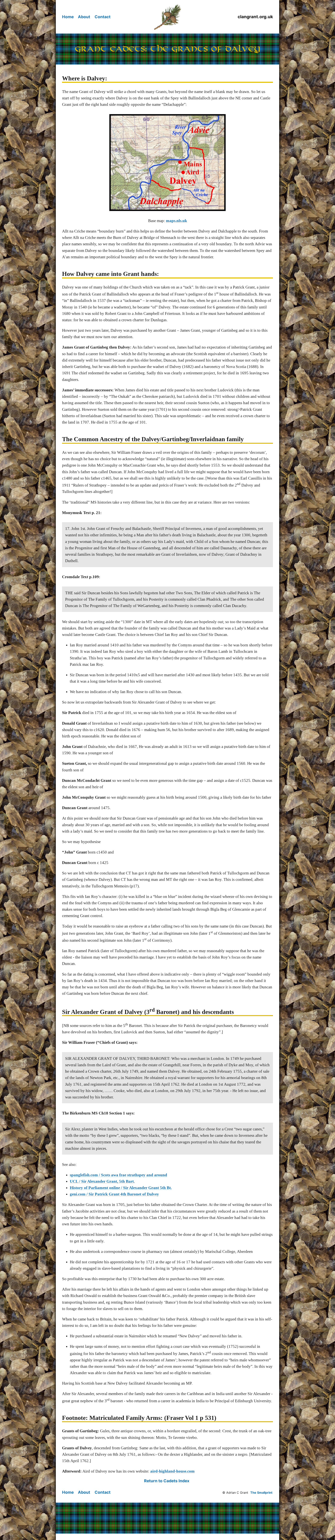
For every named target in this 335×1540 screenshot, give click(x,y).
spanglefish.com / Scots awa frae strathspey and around (118, 1175)
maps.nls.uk (176, 220)
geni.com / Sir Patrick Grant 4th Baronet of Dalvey (114, 1194)
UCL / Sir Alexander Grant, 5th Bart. (102, 1181)
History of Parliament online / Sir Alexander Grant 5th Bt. (121, 1187)
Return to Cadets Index (166, 1480)
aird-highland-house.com (172, 1471)
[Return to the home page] (167, 16)
